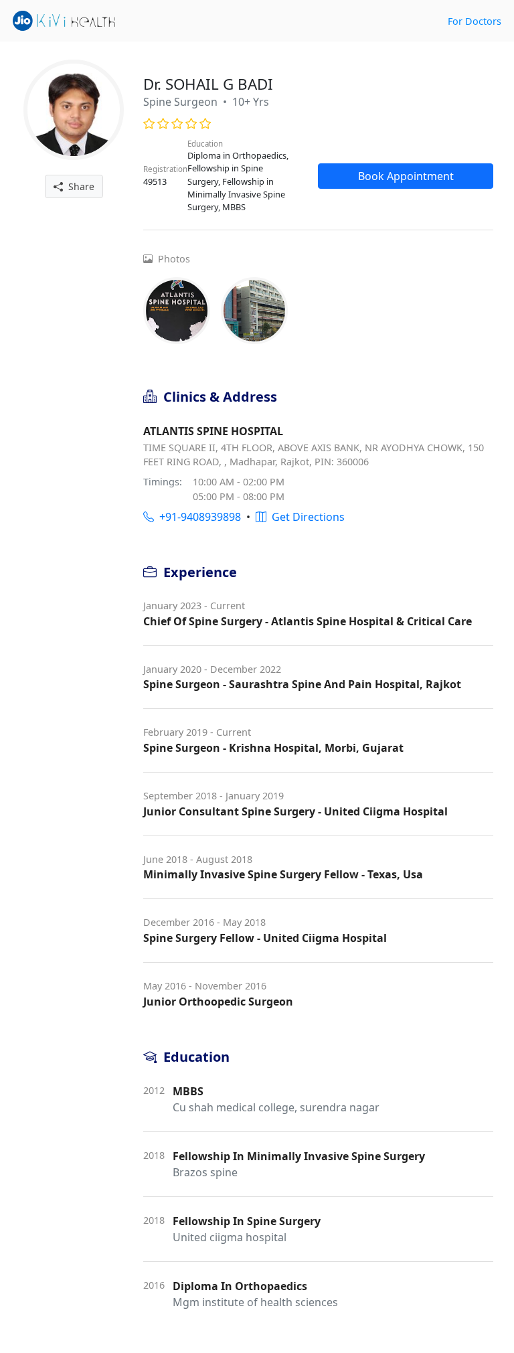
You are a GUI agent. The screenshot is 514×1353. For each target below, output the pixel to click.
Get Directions (305, 516)
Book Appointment (406, 176)
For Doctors (474, 21)
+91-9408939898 (197, 516)
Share (78, 186)
